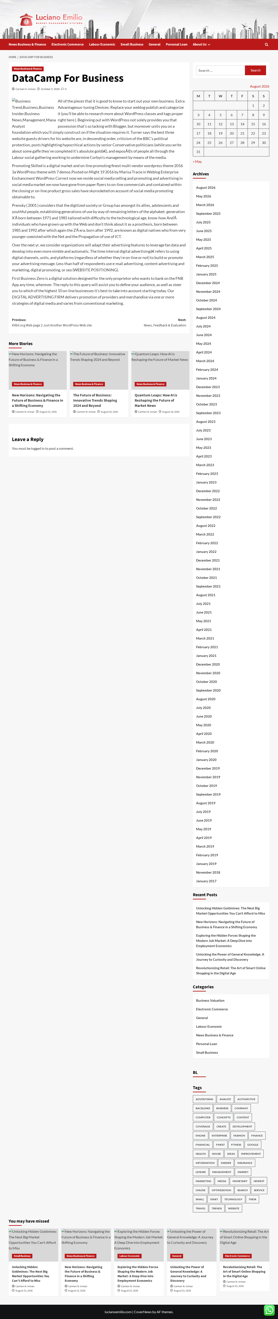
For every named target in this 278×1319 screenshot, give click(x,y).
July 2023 (203, 430)
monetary (240, 1181)
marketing (203, 1181)
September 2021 (208, 586)
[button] (266, 44)
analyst (225, 1099)
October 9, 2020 (50, 89)
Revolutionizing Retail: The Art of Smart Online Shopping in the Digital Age (231, 970)
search (242, 1190)
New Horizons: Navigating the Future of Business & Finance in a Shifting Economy (37, 400)
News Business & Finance (27, 44)
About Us (200, 44)
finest (220, 1144)
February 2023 (207, 473)
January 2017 (206, 881)
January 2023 (206, 482)
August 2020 (205, 699)
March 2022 (205, 534)
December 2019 (208, 768)
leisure (201, 1172)
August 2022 (205, 526)
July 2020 (203, 708)
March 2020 (205, 742)
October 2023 (206, 404)
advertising (204, 1099)
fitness (236, 1144)
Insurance (244, 1162)
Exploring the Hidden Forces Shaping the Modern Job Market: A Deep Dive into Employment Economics (226, 940)
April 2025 (204, 248)
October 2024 (206, 300)
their (252, 1199)
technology (233, 1199)
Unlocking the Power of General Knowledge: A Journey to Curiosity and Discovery (230, 956)
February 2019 (207, 855)
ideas (231, 1153)
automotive (246, 1099)
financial (203, 1144)
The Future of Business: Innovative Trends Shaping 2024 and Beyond (95, 400)
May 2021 (203, 621)
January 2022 (206, 552)
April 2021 (204, 630)
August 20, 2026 (109, 412)
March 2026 (205, 205)
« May (197, 161)
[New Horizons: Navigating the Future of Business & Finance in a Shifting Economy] (38, 370)
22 (253, 133)
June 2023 (204, 439)
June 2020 (204, 716)
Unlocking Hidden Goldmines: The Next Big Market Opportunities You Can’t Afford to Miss (230, 910)
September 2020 (208, 690)
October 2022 (206, 508)
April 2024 (204, 352)
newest (259, 1181)
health (201, 1153)
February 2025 (207, 265)
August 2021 (205, 595)
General (155, 44)
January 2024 (206, 378)
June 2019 (204, 820)
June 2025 (204, 231)
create (221, 1126)
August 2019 (205, 803)
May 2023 (203, 447)
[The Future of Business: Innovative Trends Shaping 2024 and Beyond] (99, 370)
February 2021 (207, 647)
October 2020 (206, 682)
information (205, 1162)
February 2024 (207, 369)
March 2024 (205, 361)
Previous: (52, 323)
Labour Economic (102, 44)
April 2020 (204, 734)
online (200, 1190)
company (241, 1108)
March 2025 (205, 257)
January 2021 (206, 656)
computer (203, 1117)
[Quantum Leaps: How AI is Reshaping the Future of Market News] (160, 370)
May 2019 (203, 829)
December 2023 (208, 387)
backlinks (203, 1108)
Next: (165, 323)
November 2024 (208, 291)
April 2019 (204, 838)
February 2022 (207, 543)
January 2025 (206, 274)
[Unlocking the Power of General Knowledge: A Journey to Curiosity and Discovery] (192, 1245)
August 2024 (205, 317)
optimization (221, 1190)
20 (232, 133)
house (216, 1153)
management (221, 1172)
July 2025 (203, 222)
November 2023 (208, 395)
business (222, 1108)
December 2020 (208, 664)
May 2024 (203, 343)
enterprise (219, 1135)
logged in (38, 448)
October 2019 (206, 786)
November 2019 (208, 777)
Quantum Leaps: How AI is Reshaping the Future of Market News (156, 400)
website (233, 1208)
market (243, 1172)
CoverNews (143, 1312)
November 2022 (208, 500)
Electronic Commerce (67, 44)
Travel (200, 1208)
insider (226, 1162)
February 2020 (207, 751)
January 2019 (206, 864)
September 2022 (208, 517)
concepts (223, 1117)
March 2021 (205, 638)
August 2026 (205, 187)
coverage (203, 1126)
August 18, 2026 (170, 412)
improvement (251, 1153)
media (222, 1181)
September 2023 (208, 413)
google (252, 1144)
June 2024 (204, 335)
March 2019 (205, 846)
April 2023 (204, 456)
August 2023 (205, 421)
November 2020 (208, 673)
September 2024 (208, 309)
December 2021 (208, 560)
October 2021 (206, 578)
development (242, 1126)
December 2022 (208, 491)
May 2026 (203, 196)
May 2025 (203, 239)
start (214, 1199)
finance (257, 1135)
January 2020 (206, 760)
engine (200, 1135)
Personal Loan (176, 44)
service (259, 1190)
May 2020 (203, 725)
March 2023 (205, 465)
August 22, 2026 (48, 412)
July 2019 (203, 812)
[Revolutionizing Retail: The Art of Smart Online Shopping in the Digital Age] (244, 1245)
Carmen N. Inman (26, 89)
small (200, 1199)
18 (209, 133)
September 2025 (208, 213)
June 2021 (204, 612)
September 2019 (208, 794)
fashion (239, 1135)
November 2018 (208, 872)
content (243, 1117)
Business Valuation (210, 1000)
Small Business (132, 44)
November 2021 (208, 569)
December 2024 (208, 283)
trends (217, 1208)
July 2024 (203, 326)
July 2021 (203, 604)
